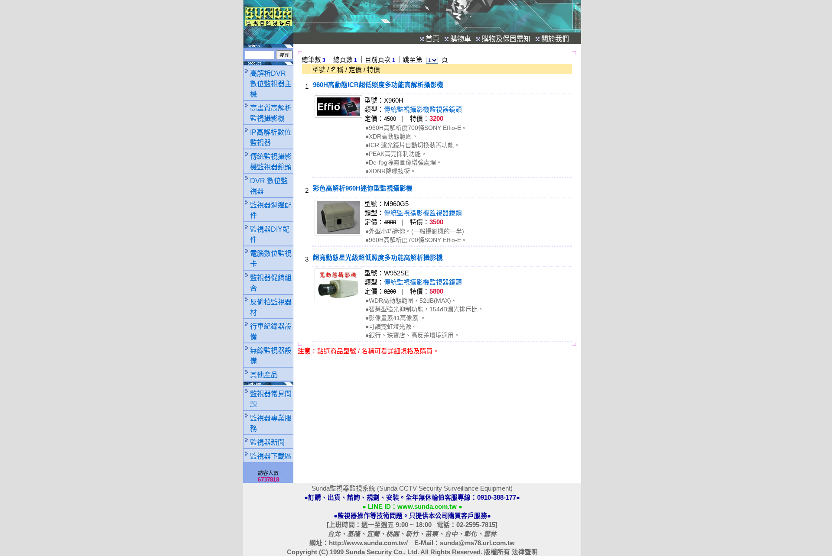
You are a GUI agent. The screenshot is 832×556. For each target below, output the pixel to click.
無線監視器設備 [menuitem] (271, 356)
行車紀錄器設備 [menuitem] (271, 331)
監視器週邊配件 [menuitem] (271, 210)
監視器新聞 (267, 442)
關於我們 (555, 38)
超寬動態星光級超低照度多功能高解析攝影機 (378, 257)
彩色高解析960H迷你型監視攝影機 (363, 188)
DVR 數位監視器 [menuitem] (269, 186)
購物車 (460, 38)
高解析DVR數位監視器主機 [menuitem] (271, 84)
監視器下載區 (271, 456)
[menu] (268, 223)
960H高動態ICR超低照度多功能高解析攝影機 (378, 84)
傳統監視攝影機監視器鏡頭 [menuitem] (271, 162)
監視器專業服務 (271, 423)
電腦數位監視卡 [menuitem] (271, 259)
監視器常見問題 (271, 399)
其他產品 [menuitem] (264, 374)
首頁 (432, 38)
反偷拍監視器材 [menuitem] (271, 307)
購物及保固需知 (506, 38)
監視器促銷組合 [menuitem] (271, 283)
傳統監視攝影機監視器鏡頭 (423, 109)
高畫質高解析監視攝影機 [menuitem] (271, 113)
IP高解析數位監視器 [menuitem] (270, 137)
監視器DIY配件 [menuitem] (269, 234)
